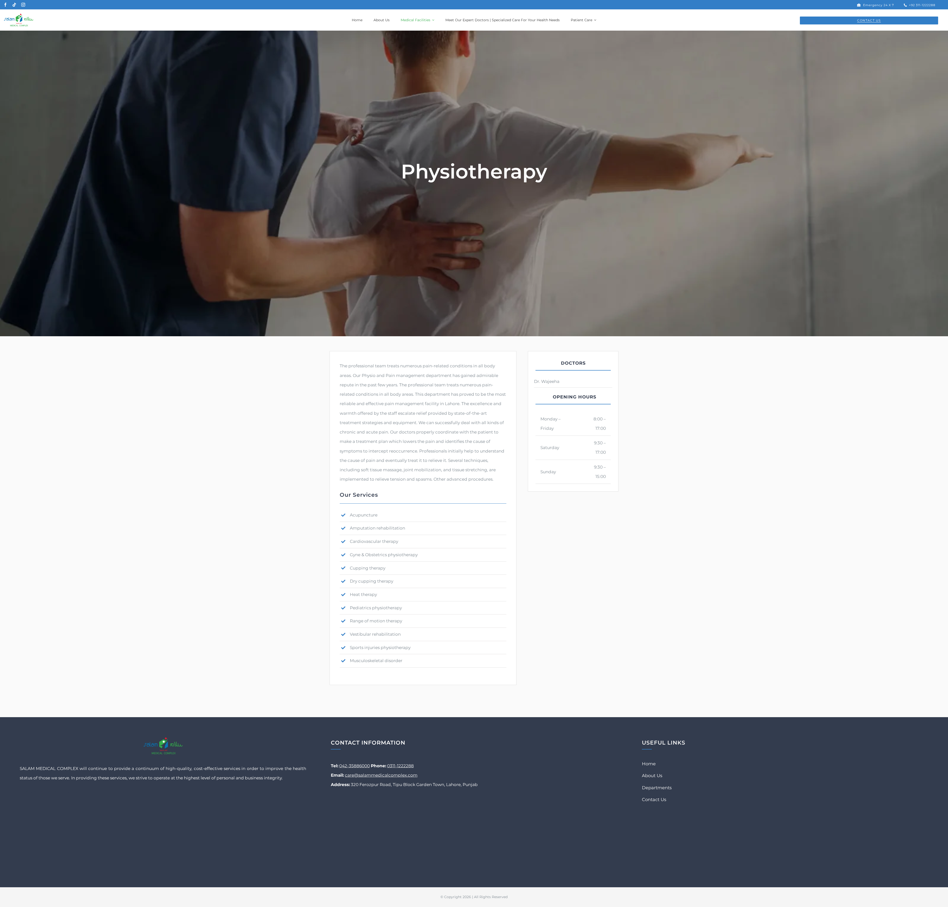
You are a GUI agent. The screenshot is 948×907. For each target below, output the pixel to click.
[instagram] (23, 5)
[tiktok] (14, 5)
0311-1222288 (400, 765)
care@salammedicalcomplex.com (381, 775)
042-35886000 (354, 765)
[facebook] (5, 5)
